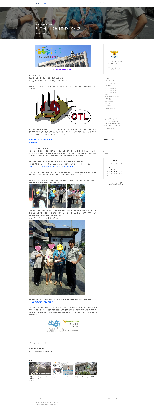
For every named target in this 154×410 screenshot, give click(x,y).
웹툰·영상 (109, 101)
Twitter (112, 139)
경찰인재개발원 (111, 382)
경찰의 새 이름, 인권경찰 (112, 96)
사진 (107, 103)
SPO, (120, 121)
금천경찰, (120, 125)
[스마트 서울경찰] (45, 3)
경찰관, (112, 128)
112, (110, 125)
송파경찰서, (106, 125)
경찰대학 (110, 380)
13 (116, 170)
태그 (37, 398)
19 (114, 172)
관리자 (41, 398)
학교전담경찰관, (107, 121)
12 (114, 170)
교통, (109, 128)
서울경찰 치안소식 (110, 92)
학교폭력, (105, 123)
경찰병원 (110, 390)
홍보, (119, 123)
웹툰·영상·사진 (108, 99)
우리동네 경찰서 (108, 106)
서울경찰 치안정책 (111, 88)
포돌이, (113, 119)
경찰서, (109, 123)
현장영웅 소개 (109, 94)
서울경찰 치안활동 (111, 90)
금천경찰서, (114, 123)
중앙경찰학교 (111, 385)
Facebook (106, 139)
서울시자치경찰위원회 (112, 377)
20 (116, 172)
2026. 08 (114, 161)
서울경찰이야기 (108, 86)
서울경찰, (105, 128)
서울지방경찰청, (114, 121)
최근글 (105, 134)
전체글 (106, 78)
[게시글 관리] (37, 343)
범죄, (117, 119)
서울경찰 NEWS (108, 81)
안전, (107, 119)
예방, (116, 125)
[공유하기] (35, 343)
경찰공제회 (110, 393)
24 (109, 174)
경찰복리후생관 (111, 395)
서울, (113, 125)
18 (112, 172)
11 (112, 170)
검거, (104, 119)
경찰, (110, 119)
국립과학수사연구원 (112, 388)
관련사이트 (110, 398)
